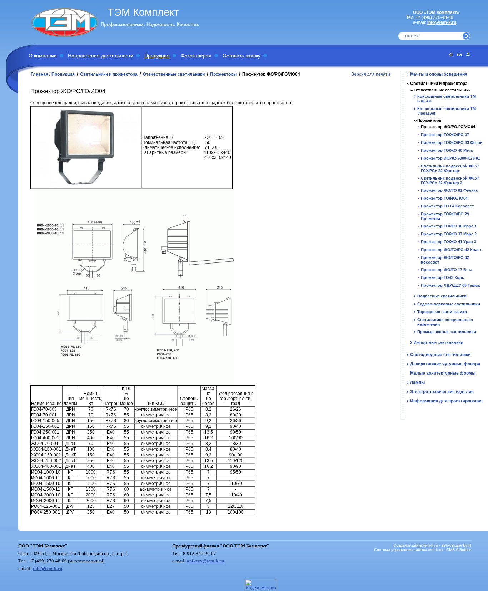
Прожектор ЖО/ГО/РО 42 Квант (451, 249)
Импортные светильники (438, 342)
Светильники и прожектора (109, 74)
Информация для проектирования (446, 401)
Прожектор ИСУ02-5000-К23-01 (450, 158)
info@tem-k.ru (441, 22)
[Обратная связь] (458, 54)
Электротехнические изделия (442, 391)
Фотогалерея (196, 56)
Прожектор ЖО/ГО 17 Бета (446, 269)
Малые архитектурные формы (442, 373)
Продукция (157, 56)
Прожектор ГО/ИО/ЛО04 (444, 198)
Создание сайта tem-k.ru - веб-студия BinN (432, 545)
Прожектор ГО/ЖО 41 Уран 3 (448, 242)
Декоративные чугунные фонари (445, 363)
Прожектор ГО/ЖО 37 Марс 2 (449, 234)
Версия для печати (370, 74)
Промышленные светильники (446, 332)
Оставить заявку (241, 56)
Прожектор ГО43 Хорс (442, 277)
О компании (43, 56)
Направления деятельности (100, 56)
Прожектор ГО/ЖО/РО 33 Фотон (452, 142)
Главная (39, 74)
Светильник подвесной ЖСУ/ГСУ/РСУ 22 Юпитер (450, 168)
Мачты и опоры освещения (438, 74)
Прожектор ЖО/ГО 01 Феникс (449, 190)
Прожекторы (223, 74)
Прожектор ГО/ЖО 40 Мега (447, 150)
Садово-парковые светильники (448, 304)
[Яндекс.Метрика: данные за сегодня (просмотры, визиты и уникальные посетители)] (260, 584)
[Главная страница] (449, 54)
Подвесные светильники (442, 296)
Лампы (417, 382)
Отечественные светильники (174, 74)
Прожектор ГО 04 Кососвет (447, 206)
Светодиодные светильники (440, 354)
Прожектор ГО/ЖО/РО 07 (445, 134)
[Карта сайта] (466, 54)
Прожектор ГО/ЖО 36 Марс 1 (449, 226)
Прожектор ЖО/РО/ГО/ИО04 (448, 127)
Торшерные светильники (442, 312)
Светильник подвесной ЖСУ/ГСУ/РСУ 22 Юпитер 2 (450, 180)
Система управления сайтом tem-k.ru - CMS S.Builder (422, 549)
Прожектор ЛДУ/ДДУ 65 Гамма (450, 285)
